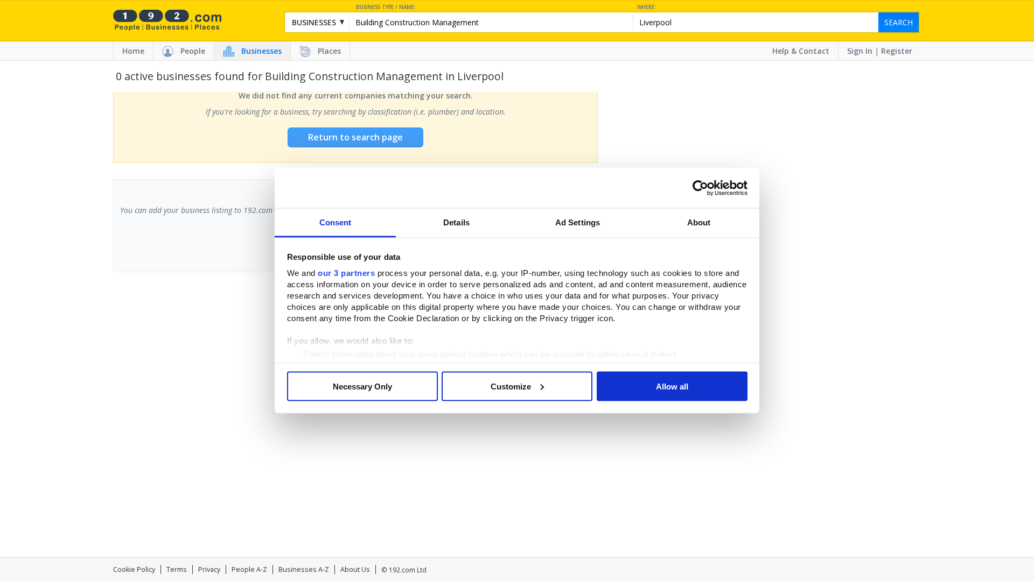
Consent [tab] (335, 222)
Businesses (261, 51)
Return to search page (355, 137)
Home (133, 51)
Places (329, 51)
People (192, 51)
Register (896, 51)
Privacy (209, 569)
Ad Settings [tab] (577, 222)
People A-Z (249, 569)
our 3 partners (346, 273)
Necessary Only (362, 386)
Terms (176, 569)
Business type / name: (386, 7)
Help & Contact (800, 51)
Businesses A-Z (303, 569)
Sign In (859, 51)
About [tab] (699, 222)
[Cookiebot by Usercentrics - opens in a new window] (700, 188)
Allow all (672, 386)
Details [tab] (456, 222)
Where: (646, 7)
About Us (355, 569)
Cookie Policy (134, 569)
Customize (511, 386)
